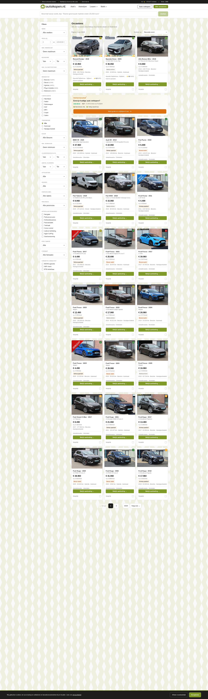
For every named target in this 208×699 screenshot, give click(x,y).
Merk (43, 28)
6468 (126, 506)
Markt (103, 6)
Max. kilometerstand (49, 67)
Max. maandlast (47, 47)
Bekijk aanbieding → (87, 84)
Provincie (45, 201)
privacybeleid (77, 695)
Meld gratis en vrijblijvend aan (118, 111)
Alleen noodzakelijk (179, 695)
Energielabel (46, 192)
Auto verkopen (144, 6)
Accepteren (195, 695)
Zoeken (163, 14)
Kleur (44, 134)
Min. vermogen (47, 143)
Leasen (93, 6)
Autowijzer (83, 6)
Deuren (44, 182)
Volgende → (136, 506)
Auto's (73, 6)
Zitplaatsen (46, 172)
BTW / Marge (46, 241)
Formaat (45, 251)
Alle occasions (160, 6)
